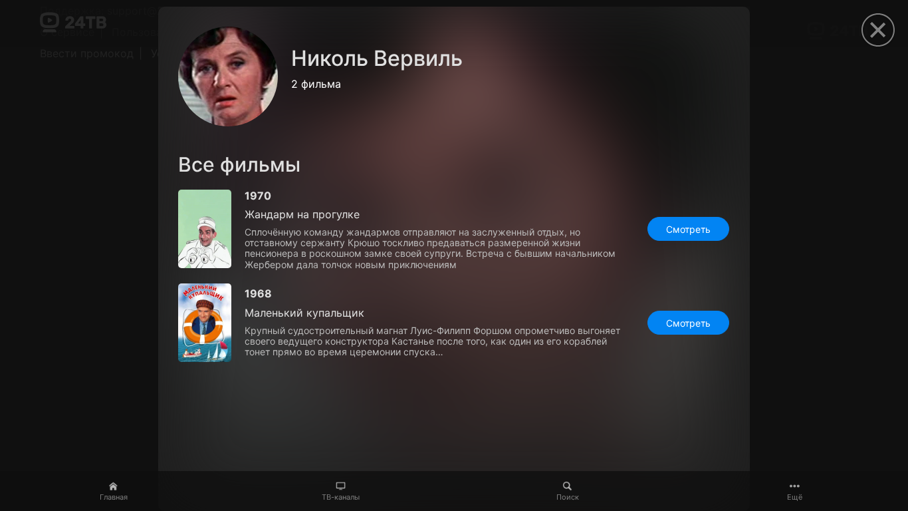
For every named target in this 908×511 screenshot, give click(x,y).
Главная (114, 497)
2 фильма (316, 83)
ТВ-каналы (341, 497)
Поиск (567, 497)
